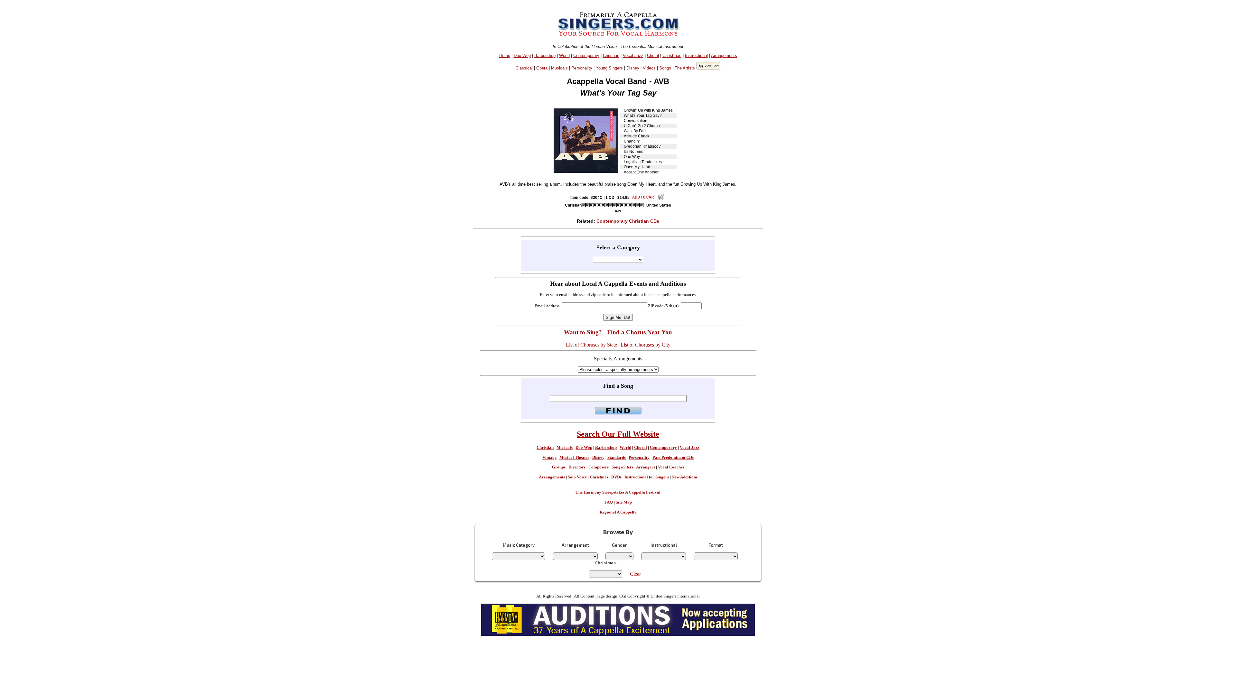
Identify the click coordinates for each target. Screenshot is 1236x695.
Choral (653, 55)
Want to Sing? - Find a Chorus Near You (618, 332)
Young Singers (609, 68)
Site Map (624, 502)
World (564, 55)
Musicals (559, 68)
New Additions (685, 477)
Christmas (671, 55)
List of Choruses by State (591, 345)
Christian (611, 55)
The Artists (685, 68)
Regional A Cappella (618, 512)
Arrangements (724, 55)
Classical (524, 68)
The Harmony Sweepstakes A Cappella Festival (618, 492)
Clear (635, 574)
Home (504, 55)
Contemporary (586, 55)
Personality (581, 68)
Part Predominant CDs (673, 457)
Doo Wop (522, 55)
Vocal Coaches (671, 467)
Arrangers (645, 467)
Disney (632, 68)
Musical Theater (574, 457)
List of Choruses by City (645, 345)
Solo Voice (577, 477)
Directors (576, 467)
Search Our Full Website (618, 434)
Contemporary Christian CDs (627, 221)
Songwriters (622, 467)
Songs (665, 68)
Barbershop (545, 55)
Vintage (549, 457)
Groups (559, 467)
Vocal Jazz (633, 55)
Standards (616, 457)
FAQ (608, 502)
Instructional (696, 55)
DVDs (616, 477)
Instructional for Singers (646, 477)
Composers (598, 467)
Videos (649, 68)
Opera (542, 68)
